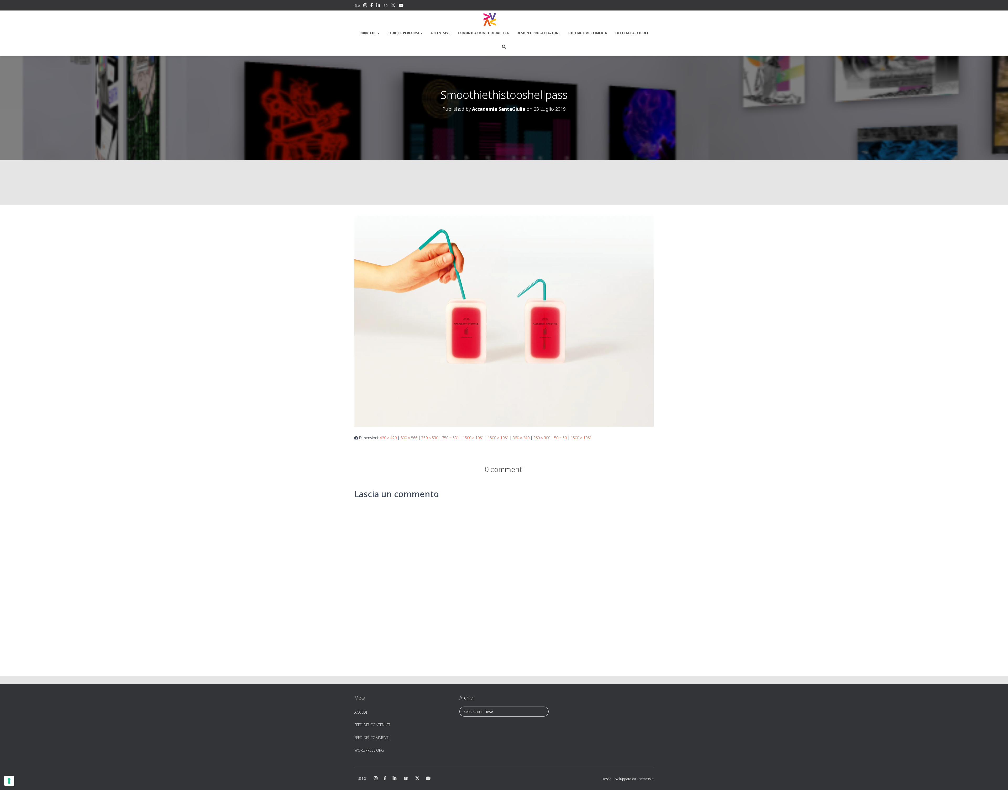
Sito (357, 5)
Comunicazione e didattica (483, 33)
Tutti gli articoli (631, 33)
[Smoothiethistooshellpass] (504, 321)
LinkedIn (378, 6)
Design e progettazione (538, 33)
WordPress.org (369, 750)
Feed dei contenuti (372, 724)
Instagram (365, 6)
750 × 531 (450, 437)
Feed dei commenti (372, 737)
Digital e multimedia (587, 33)
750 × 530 (429, 437)
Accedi (360, 712)
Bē (386, 5)
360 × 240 (521, 437)
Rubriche (368, 33)
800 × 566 (409, 437)
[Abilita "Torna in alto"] (997, 779)
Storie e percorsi (403, 33)
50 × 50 (560, 437)
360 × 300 (541, 437)
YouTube (401, 6)
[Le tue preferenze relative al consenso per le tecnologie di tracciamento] (9, 781)
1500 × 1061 (473, 437)
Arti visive (440, 33)
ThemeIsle (645, 778)
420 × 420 (388, 437)
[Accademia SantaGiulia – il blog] (504, 19)
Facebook (371, 6)
